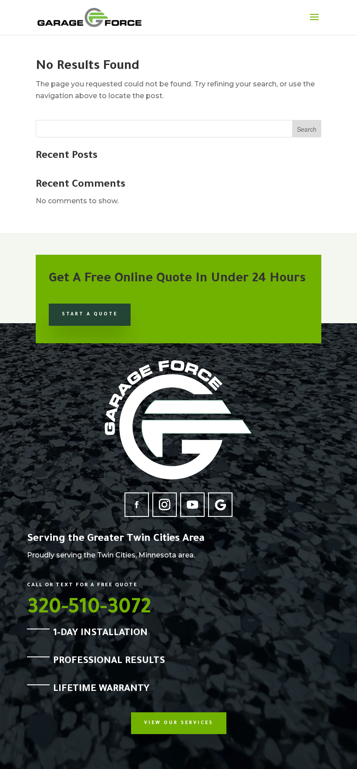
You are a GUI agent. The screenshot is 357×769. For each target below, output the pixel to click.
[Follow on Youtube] (192, 504)
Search (307, 129)
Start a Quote (90, 314)
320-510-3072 (89, 609)
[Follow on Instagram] (164, 504)
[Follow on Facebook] (137, 504)
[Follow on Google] (220, 504)
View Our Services (178, 723)
